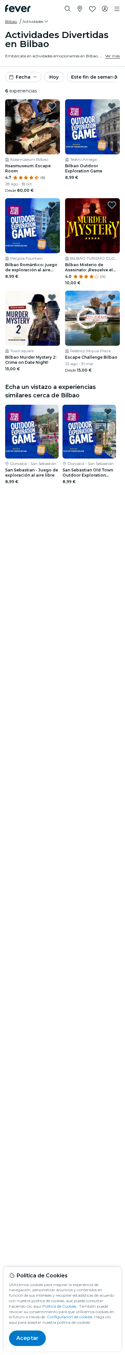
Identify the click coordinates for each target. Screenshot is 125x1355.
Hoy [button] (54, 77)
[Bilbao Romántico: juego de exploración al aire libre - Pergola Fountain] (32, 225)
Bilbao (11, 21)
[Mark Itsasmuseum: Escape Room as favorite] (52, 106)
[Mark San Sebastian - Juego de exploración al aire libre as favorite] (50, 411)
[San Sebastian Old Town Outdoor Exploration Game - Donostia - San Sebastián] (89, 432)
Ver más (112, 55)
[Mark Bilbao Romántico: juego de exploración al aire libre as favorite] (52, 205)
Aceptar (27, 1338)
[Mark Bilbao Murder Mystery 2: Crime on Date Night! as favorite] (52, 297)
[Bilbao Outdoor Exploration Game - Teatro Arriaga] (92, 126)
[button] (35, 21)
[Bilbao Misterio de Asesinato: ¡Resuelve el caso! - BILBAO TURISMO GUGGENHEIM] (92, 225)
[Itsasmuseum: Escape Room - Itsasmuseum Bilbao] (32, 126)
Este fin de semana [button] (93, 77)
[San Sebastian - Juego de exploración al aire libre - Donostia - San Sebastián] (32, 432)
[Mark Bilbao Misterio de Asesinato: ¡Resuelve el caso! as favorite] (112, 205)
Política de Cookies (59, 1306)
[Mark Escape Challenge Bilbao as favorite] (112, 297)
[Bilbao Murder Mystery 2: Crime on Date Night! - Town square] (32, 318)
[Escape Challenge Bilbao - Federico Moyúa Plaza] (92, 318)
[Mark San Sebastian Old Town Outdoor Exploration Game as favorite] (108, 411)
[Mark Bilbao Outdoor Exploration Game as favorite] (112, 106)
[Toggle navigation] (117, 9)
